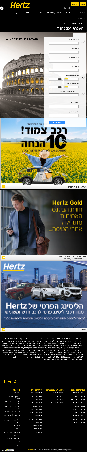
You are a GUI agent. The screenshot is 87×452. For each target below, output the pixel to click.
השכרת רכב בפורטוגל (78, 419)
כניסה (83, 4)
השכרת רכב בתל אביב (35, 403)
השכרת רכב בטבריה (35, 419)
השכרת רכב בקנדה (58, 399)
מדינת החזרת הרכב (73, 57)
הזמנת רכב (79, 35)
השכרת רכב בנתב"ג (35, 399)
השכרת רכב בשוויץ (79, 412)
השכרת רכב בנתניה (35, 416)
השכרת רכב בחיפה (36, 409)
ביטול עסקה (16, 393)
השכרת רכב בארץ (36, 396)
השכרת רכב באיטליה (78, 403)
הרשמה (74, 4)
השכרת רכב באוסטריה (78, 399)
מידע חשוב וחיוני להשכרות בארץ (12, 402)
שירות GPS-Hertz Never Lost (11, 416)
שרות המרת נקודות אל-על (12, 432)
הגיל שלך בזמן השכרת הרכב (70, 91)
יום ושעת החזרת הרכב (72, 83)
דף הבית (82, 23)
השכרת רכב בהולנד (79, 396)
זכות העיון (17, 442)
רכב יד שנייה (38, 429)
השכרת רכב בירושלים (35, 406)
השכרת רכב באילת (36, 412)
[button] (64, 106)
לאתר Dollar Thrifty (13, 438)
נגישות (18, 445)
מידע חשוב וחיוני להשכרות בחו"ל (12, 407)
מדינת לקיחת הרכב (73, 39)
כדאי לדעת (38, 12)
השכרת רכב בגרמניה (78, 393)
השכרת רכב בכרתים (79, 422)
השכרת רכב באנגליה (78, 416)
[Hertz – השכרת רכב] (16, 5)
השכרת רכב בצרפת (79, 409)
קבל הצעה (57, 122)
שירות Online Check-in (12, 412)
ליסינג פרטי (38, 422)
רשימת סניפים (37, 432)
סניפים (27, 12)
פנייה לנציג (16, 425)
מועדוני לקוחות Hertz (54, 12)
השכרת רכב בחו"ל (36, 393)
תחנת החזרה (75, 66)
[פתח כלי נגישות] (2, 8)
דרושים (18, 429)
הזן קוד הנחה (75, 112)
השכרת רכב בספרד (79, 406)
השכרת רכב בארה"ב (57, 393)
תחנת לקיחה (75, 48)
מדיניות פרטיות (31, 450)
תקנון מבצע (16, 435)
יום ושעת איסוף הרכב (72, 75)
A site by (3, 450)
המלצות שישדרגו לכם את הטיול (12, 421)
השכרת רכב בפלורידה (57, 403)
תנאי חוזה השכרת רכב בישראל (13, 397)
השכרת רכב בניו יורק (57, 396)
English (67, 8)
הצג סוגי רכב (75, 103)
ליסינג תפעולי (37, 425)
